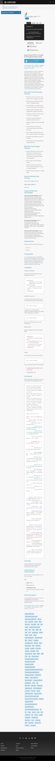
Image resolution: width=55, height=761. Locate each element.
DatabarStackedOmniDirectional (34, 669)
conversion (38, 723)
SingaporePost (29, 701)
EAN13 (41, 632)
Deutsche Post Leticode (31, 699)
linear (29, 712)
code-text (27, 715)
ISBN (34, 654)
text (42, 712)
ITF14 (40, 643)
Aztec (33, 683)
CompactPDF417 (37, 680)
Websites (3, 750)
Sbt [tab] (40, 23)
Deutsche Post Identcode (32, 696)
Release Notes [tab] (33, 46)
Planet (38, 691)
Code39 (27, 648)
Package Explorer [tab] (33, 50)
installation (35, 379)
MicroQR (27, 685)
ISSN (42, 654)
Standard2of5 (38, 638)
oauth (26, 627)
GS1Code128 (28, 654)
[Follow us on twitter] (23, 738)
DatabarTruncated (30, 661)
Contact (33, 758)
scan (32, 720)
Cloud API (33, 624)
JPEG (26, 630)
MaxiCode (39, 685)
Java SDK (31, 622)
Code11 (30, 640)
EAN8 (26, 635)
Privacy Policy (22, 758)
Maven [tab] (28, 23)
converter (33, 725)
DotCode (33, 685)
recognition (35, 717)
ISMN (38, 654)
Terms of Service (29, 758)
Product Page (27, 65)
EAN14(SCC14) (29, 643)
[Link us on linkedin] (26, 738)
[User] (50, 2)
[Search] (53, 2)
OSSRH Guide (33, 322)
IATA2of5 (32, 651)
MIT (38, 624)
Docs (33, 65)
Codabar (36, 640)
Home (3, 5)
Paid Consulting (19, 748)
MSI (26, 640)
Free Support (34, 745)
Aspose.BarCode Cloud (31, 616)
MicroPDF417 (28, 680)
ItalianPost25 (28, 688)
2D (25, 712)
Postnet (33, 691)
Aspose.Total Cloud (35, 627)
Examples (28, 66)
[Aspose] (10, 2)
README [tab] (31, 43)
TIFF (30, 630)
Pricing (2, 745)
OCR (26, 723)
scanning (37, 720)
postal (34, 712)
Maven (39, 619)
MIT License (35, 566)
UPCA (30, 635)
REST (40, 622)
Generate (28, 97)
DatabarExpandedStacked (32, 672)
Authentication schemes (30, 575)
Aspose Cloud (27, 260)
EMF (26, 632)
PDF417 (27, 677)
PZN (33, 646)
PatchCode (38, 675)
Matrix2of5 (28, 646)
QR (37, 683)
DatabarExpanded (30, 667)
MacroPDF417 (34, 677)
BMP (37, 630)
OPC (37, 651)
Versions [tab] (39, 43)
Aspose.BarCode (32, 16)
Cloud (36, 622)
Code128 (38, 646)
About (17, 750)
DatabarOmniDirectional (31, 659)
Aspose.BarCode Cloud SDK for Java (9, 8)
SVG (30, 632)
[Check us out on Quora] (32, 738)
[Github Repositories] (35, 738)
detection (27, 720)
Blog (33, 66)
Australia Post (38, 693)
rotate (36, 715)
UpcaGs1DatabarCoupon (32, 709)
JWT (42, 624)
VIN (29, 656)
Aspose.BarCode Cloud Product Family (9, 7)
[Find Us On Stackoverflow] (29, 738)
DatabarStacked (29, 675)
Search (37, 66)
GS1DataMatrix (37, 688)
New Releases (34, 743)
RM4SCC (41, 699)
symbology (35, 632)
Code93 (32, 648)
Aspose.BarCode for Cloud (30, 71)
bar (32, 715)
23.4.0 (27, 18)
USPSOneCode (29, 693)
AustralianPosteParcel (31, 704)
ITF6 (26, 656)
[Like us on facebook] (20, 738)
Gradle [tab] (33, 23)
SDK (26, 622)
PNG (33, 630)
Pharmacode (35, 656)
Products (18, 743)
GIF (40, 630)
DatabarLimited (29, 664)
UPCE (34, 635)
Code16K (38, 648)
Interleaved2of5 (29, 638)
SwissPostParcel (29, 707)
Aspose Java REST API (30, 619)
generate (31, 723)
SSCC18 (36, 643)
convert (27, 725)
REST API (27, 624)
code (38, 712)
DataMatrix (28, 683)
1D (40, 709)
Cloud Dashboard (38, 261)
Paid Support (4, 748)
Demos (37, 65)
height (41, 715)
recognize (27, 717)
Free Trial (31, 68)
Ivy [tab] (37, 23)
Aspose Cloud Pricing (35, 264)
